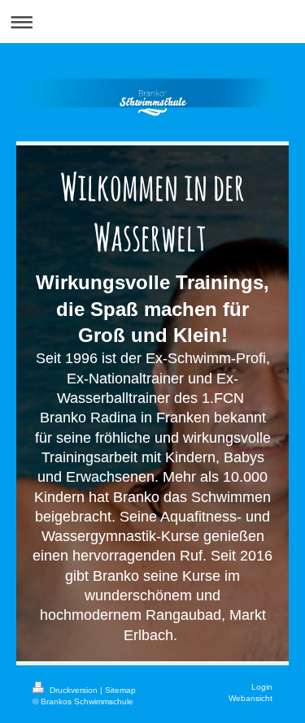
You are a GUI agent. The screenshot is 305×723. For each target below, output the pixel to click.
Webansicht (250, 698)
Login (261, 686)
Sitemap (120, 690)
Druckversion (73, 690)
